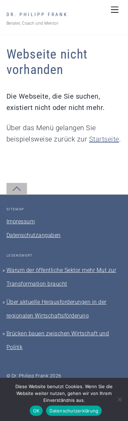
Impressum (20, 221)
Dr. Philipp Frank (30, 376)
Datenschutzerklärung (73, 410)
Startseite (104, 139)
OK (36, 410)
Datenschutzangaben (33, 235)
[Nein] (119, 399)
